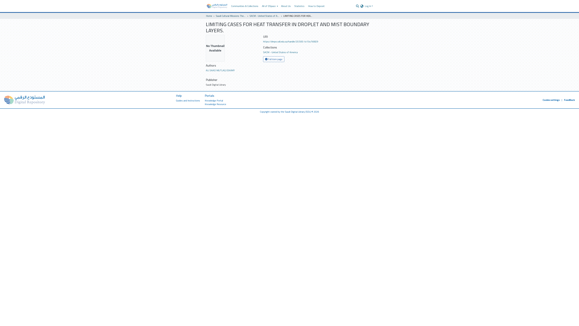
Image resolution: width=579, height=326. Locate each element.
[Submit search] (357, 6)
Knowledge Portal (214, 100)
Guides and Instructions (188, 100)
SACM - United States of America (265, 16)
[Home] (217, 6)
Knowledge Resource (215, 104)
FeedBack (569, 100)
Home (209, 16)
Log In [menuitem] (368, 6)
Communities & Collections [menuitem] (244, 6)
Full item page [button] (274, 59)
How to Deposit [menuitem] (316, 6)
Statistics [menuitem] (299, 6)
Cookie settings (551, 100)
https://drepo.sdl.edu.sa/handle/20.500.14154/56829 (290, 41)
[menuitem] (269, 6)
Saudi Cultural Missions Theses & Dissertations (231, 16)
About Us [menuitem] (286, 6)
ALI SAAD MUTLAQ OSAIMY (220, 70)
